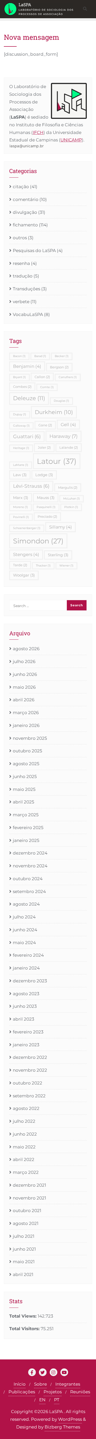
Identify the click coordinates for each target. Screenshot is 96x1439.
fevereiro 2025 (28, 827)
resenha (21, 263)
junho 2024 (25, 929)
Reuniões (80, 1391)
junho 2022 (25, 1134)
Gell (68, 424)
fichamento (25, 224)
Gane (45, 425)
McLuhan (71, 498)
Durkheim (54, 412)
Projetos (53, 1391)
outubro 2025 (27, 750)
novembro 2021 (29, 1198)
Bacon (19, 356)
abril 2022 (23, 1159)
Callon (42, 377)
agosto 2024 (26, 904)
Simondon (38, 540)
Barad (40, 356)
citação (21, 186)
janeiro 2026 (26, 725)
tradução (23, 276)
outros (20, 237)
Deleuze (29, 398)
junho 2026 (25, 674)
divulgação (25, 212)
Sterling (58, 554)
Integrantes (67, 1384)
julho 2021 (23, 1236)
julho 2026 (24, 661)
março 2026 (26, 712)
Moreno (20, 507)
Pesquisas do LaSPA (34, 250)
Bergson (59, 367)
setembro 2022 (29, 1095)
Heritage (21, 448)
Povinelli (21, 517)
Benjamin (27, 366)
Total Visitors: (25, 1328)
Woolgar (24, 575)
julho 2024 (24, 916)
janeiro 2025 (26, 840)
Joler (44, 447)
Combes (22, 387)
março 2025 (26, 814)
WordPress (70, 1419)
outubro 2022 (27, 1083)
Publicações (21, 1391)
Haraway (63, 436)
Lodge (44, 474)
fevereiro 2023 (28, 1031)
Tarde (20, 565)
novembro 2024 (30, 865)
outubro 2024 (27, 878)
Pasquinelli (46, 507)
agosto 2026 (26, 648)
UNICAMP (71, 139)
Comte (47, 387)
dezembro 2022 (30, 1057)
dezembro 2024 (30, 853)
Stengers (26, 554)
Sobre (40, 1384)
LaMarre (20, 465)
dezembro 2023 (30, 980)
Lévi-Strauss (31, 486)
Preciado (47, 516)
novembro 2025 (30, 738)
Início (20, 1384)
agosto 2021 (25, 1223)
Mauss (46, 497)
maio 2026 (24, 687)
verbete (21, 301)
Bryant (19, 377)
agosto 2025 (26, 763)
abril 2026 (23, 699)
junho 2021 (24, 1249)
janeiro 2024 (26, 968)
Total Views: (23, 1316)
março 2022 (26, 1172)
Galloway (21, 425)
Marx (20, 497)
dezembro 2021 (29, 1185)
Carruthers (68, 377)
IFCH (38, 132)
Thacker (43, 565)
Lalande (68, 447)
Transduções (26, 288)
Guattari (27, 436)
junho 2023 (25, 1006)
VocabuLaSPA (28, 314)
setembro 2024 (29, 891)
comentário (25, 199)
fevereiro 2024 (28, 955)
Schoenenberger (26, 528)
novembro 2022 (30, 1070)
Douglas (61, 400)
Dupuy (19, 414)
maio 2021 (24, 1261)
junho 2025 (25, 776)
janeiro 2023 (26, 1044)
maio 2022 (24, 1146)
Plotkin (71, 507)
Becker (62, 356)
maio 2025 (24, 789)
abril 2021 (23, 1274)
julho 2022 (24, 1121)
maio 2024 (24, 942)
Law (20, 474)
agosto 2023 (26, 993)
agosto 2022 (26, 1108)
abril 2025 (23, 801)
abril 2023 (23, 1019)
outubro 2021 (27, 1210)
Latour (57, 461)
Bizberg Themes (62, 1427)
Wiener (66, 565)
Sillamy (60, 527)
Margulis (67, 487)
